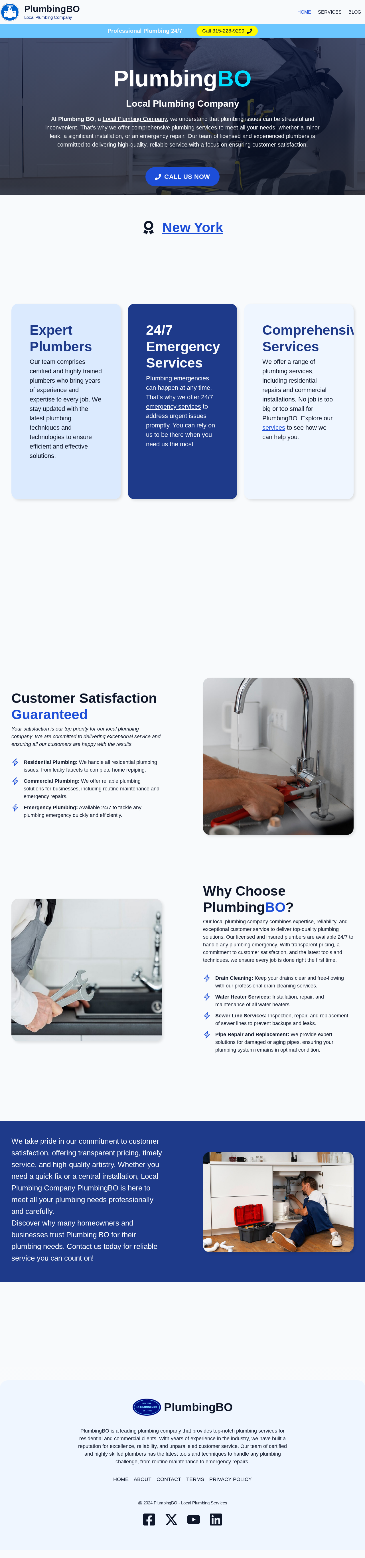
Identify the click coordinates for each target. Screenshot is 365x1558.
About (142, 1479)
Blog (354, 12)
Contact (169, 1479)
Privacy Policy (230, 1479)
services (273, 427)
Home (304, 12)
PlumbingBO (52, 9)
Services (330, 12)
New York (192, 227)
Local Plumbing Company (135, 119)
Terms (195, 1479)
